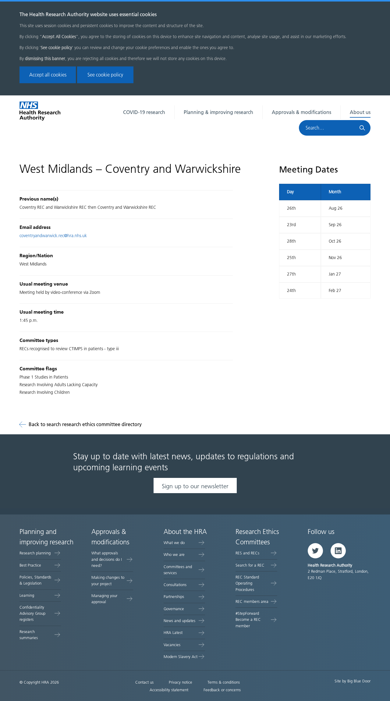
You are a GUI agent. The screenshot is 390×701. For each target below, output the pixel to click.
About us (360, 112)
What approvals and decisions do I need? (106, 559)
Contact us (144, 682)
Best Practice (30, 565)
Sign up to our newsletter (195, 486)
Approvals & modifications (301, 112)
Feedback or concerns (222, 690)
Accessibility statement (169, 690)
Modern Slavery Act (180, 656)
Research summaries (29, 634)
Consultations (175, 584)
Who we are (174, 554)
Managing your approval (104, 598)
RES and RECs (247, 553)
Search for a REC (250, 565)
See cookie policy (105, 75)
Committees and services (178, 569)
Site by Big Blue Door (352, 681)
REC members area (252, 601)
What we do (174, 542)
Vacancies (172, 644)
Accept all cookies (47, 75)
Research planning (35, 553)
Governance (174, 609)
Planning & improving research (218, 112)
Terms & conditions (223, 682)
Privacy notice (180, 682)
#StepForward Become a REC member (248, 619)
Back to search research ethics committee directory (85, 424)
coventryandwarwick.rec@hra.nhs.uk (53, 235)
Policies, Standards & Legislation (35, 580)
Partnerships (174, 596)
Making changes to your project (107, 580)
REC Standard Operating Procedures (247, 583)
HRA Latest (173, 632)
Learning (27, 595)
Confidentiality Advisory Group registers (32, 613)
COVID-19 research (144, 112)
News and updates (179, 620)
